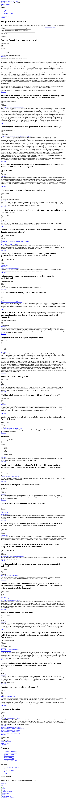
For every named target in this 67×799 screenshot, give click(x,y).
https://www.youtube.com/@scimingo (10, 731)
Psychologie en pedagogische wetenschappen (12, 107)
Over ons (6, 769)
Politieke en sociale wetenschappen (10, 476)
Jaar (2, 33)
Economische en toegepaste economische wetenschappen (15, 241)
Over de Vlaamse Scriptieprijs (11, 767)
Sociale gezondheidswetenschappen (10, 244)
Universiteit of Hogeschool (8, 30)
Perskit (5, 771)
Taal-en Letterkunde (6, 514)
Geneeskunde (4, 512)
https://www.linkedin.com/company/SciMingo (12, 728)
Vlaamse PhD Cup (9, 754)
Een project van (5, 16)
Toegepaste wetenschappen (8, 598)
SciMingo (3, 734)
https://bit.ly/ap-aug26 (6, 4)
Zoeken (6, 10)
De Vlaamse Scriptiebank (10, 753)
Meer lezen (3, 92)
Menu (2, 7)
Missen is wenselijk (9, 759)
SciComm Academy (9, 756)
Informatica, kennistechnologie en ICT (11, 600)
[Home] (3, 17)
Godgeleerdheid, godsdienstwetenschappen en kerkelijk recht (16, 136)
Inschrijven (3, 783)
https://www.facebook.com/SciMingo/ (10, 730)
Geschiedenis (4, 265)
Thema (2, 31)
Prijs (2, 35)
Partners (6, 773)
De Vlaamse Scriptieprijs (10, 751)
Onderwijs (3, 56)
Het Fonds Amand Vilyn (10, 760)
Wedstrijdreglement (9, 770)
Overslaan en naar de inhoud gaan (9, 1)
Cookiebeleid (4, 744)
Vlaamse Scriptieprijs (50, 27)
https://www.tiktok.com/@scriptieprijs (10, 733)
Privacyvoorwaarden (6, 743)
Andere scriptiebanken (10, 11)
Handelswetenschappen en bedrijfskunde (11, 302)
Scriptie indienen (8, 13)
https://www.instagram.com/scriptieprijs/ (11, 727)
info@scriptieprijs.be (6, 741)
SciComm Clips (8, 757)
